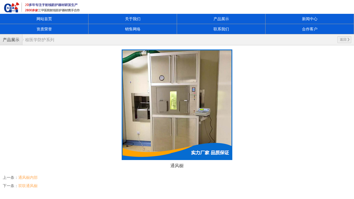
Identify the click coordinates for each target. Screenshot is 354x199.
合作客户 (309, 29)
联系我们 (221, 29)
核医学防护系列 (39, 39)
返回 (343, 39)
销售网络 (132, 29)
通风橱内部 (28, 177)
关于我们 (132, 19)
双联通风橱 (28, 186)
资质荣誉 (44, 29)
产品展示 (221, 19)
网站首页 (44, 19)
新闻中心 (309, 19)
